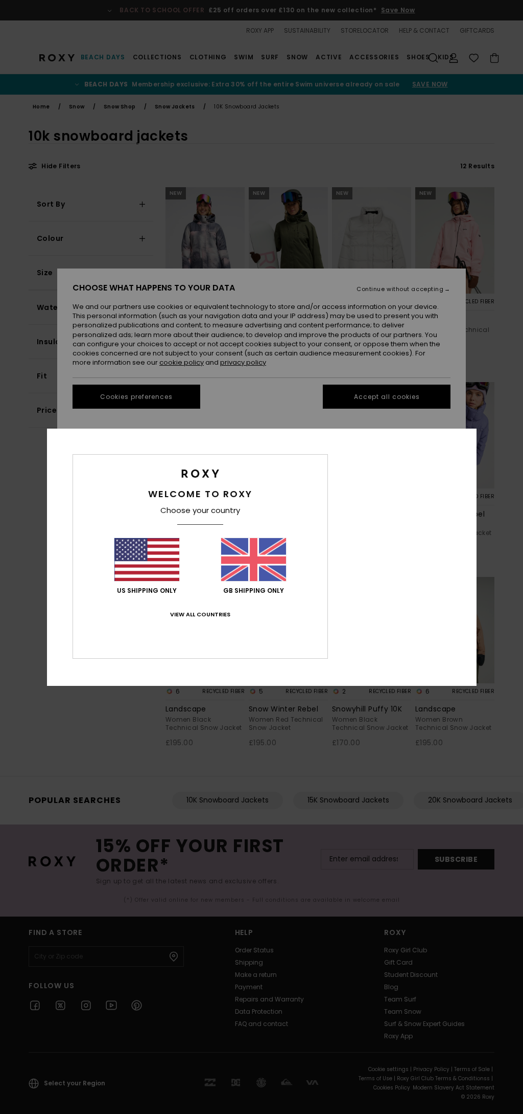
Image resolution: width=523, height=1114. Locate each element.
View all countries (200, 614)
